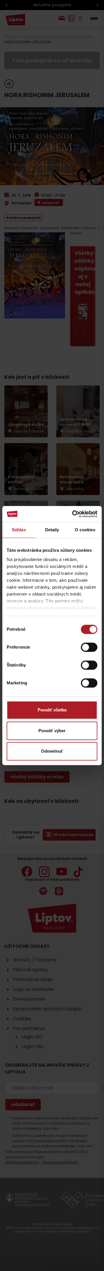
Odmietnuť (52, 751)
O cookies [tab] (85, 529)
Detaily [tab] (52, 529)
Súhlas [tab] (19, 529)
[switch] (89, 647)
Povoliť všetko (52, 709)
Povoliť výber (52, 730)
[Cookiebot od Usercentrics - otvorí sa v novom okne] (73, 514)
